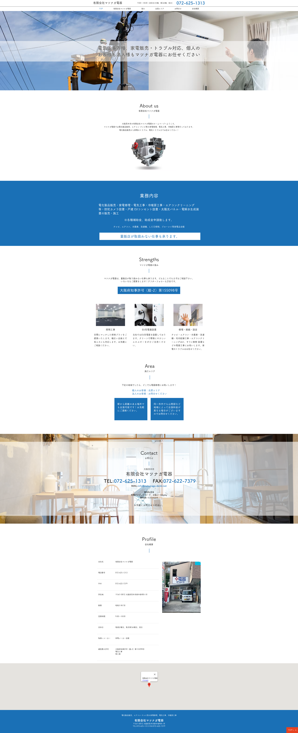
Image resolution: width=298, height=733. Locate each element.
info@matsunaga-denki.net (152, 486)
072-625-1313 (190, 3)
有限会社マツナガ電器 (107, 2)
